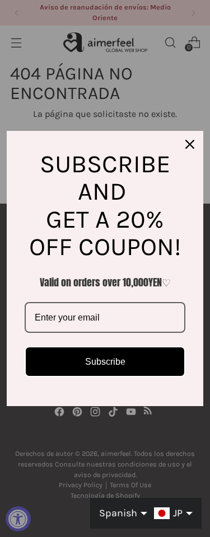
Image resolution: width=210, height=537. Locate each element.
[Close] (189, 144)
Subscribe (105, 361)
